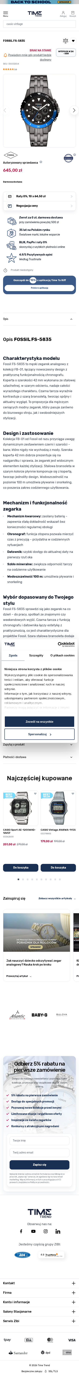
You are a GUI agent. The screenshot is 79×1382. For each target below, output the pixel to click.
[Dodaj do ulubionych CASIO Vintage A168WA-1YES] (73, 793)
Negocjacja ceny (44, 205)
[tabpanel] (39, 512)
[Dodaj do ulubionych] (73, 40)
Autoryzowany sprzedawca (20, 162)
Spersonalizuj (37, 734)
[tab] (39, 319)
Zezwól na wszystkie (39, 721)
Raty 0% (44, 196)
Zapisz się (39, 1164)
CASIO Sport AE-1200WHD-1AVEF (19, 831)
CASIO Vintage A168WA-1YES (58, 829)
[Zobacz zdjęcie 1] (32, 143)
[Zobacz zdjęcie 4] (46, 143)
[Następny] (74, 110)
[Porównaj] (65, 40)
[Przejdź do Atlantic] (17, 1015)
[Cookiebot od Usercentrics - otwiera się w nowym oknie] (58, 644)
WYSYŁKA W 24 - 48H (66, 52)
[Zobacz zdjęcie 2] (37, 143)
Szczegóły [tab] (36, 655)
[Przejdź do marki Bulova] (61, 1015)
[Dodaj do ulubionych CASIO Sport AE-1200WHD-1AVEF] (35, 793)
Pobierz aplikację (39, 288)
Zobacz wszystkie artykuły (57, 898)
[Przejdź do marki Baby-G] (39, 1015)
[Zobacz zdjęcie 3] (42, 143)
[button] (10, 69)
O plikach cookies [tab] (62, 655)
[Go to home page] (35, 14)
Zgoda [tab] (13, 655)
